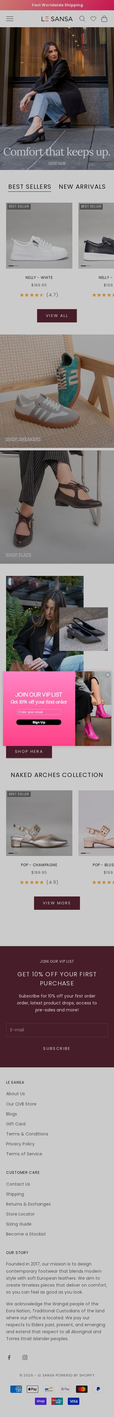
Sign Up (38, 722)
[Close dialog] (107, 674)
